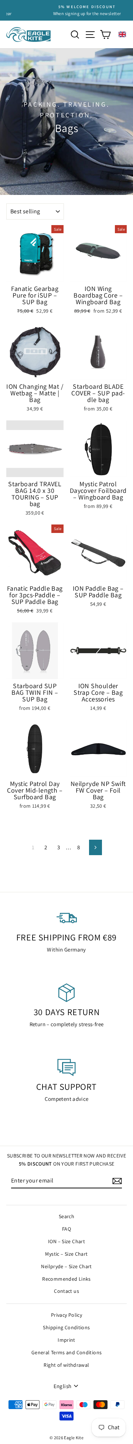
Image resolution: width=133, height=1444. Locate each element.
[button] (122, 34)
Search (66, 1216)
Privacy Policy (66, 1315)
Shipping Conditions (66, 1327)
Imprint (66, 1340)
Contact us (66, 1291)
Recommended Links (66, 1279)
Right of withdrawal (66, 1365)
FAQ (66, 1229)
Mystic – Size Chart (66, 1254)
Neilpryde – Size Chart (66, 1266)
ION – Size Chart (66, 1241)
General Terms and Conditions (66, 1352)
